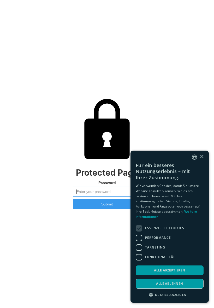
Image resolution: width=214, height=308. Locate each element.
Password (107, 183)
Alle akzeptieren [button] (169, 270)
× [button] (202, 157)
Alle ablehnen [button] (169, 283)
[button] (170, 295)
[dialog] (169, 227)
